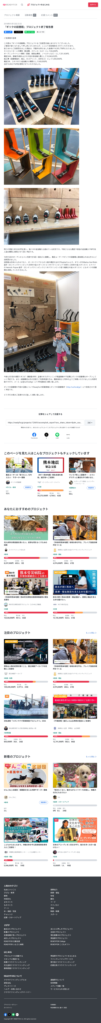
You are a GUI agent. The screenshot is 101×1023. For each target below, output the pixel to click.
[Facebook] (34, 435)
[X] (46, 435)
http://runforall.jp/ (74, 387)
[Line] (57, 435)
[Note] (68, 435)
